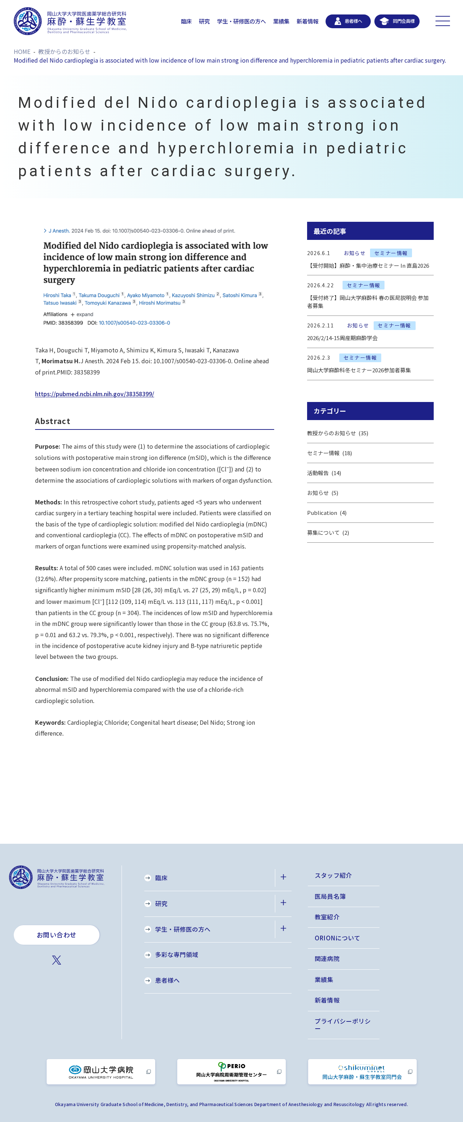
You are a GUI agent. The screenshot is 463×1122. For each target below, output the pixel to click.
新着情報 (307, 21)
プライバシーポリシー (343, 1025)
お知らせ (322, 492)
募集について (327, 532)
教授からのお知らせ (337, 433)
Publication (326, 512)
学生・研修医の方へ (241, 21)
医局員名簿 (330, 896)
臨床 (186, 21)
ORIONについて (338, 937)
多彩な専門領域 (176, 954)
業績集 (281, 21)
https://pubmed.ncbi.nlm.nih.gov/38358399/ (94, 393)
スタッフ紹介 (333, 875)
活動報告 (323, 473)
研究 (204, 21)
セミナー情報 (329, 453)
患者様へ (167, 980)
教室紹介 (327, 917)
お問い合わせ (57, 934)
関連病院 (327, 958)
